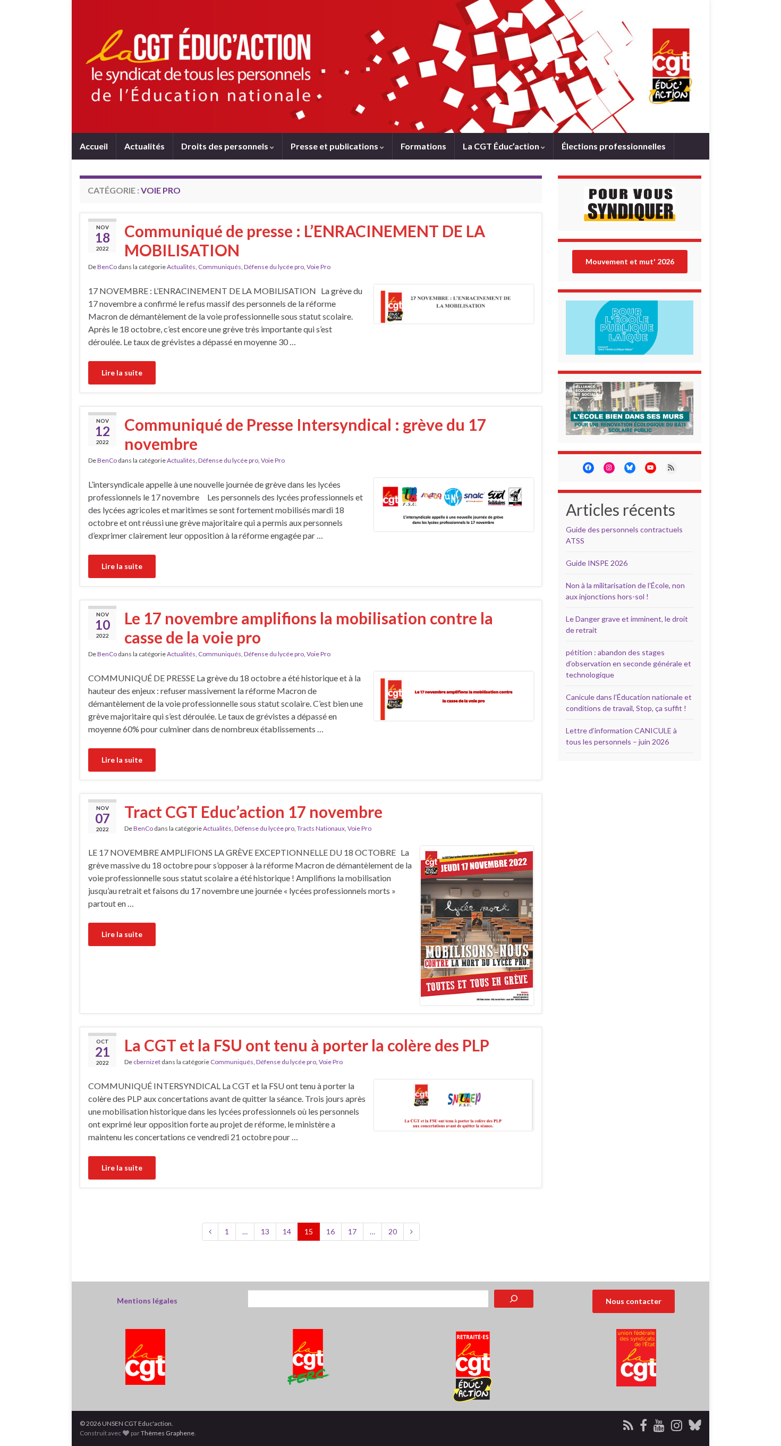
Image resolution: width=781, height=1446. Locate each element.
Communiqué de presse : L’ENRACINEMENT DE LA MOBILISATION (304, 240)
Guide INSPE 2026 (596, 562)
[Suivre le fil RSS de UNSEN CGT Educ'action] (628, 1423)
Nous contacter (633, 1301)
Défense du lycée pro (274, 267)
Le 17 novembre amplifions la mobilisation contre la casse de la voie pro (308, 627)
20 (392, 1231)
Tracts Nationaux (321, 828)
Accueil (94, 146)
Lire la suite (121, 372)
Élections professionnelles (614, 146)
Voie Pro (318, 267)
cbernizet (146, 1062)
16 (330, 1231)
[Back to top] (757, 1422)
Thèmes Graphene (167, 1433)
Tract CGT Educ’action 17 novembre (253, 811)
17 (352, 1231)
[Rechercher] (513, 1299)
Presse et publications (335, 146)
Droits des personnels (225, 146)
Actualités (144, 146)
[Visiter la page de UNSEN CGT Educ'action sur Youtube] (659, 1423)
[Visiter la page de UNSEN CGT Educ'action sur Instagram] (676, 1423)
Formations (423, 146)
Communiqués (219, 267)
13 (265, 1231)
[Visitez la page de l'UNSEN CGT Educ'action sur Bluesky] (695, 1423)
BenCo (107, 267)
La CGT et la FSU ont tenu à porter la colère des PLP (306, 1045)
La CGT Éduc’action (502, 146)
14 (287, 1231)
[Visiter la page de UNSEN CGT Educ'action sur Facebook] (643, 1423)
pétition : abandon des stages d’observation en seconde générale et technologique (628, 663)
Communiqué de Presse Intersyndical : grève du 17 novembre (305, 434)
